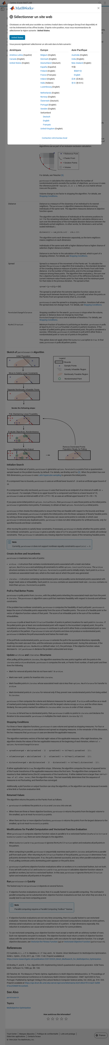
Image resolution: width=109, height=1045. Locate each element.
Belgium (44, 55)
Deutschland (46, 63)
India (74, 59)
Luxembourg (46, 87)
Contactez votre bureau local (54, 138)
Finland (43, 71)
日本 (74, 79)
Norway (43, 97)
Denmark (44, 59)
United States (15, 63)
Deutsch (46, 117)
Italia (42, 83)
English (46, 121)
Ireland (43, 79)
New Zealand (77, 63)
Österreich (45, 101)
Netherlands (45, 93)
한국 (74, 83)
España (43, 67)
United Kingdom (47, 128)
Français (47, 124)
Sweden (43, 109)
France (43, 75)
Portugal (44, 105)
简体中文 (78, 71)
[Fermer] (98, 8)
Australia (75, 55)
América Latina (16, 55)
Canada (13, 59)
